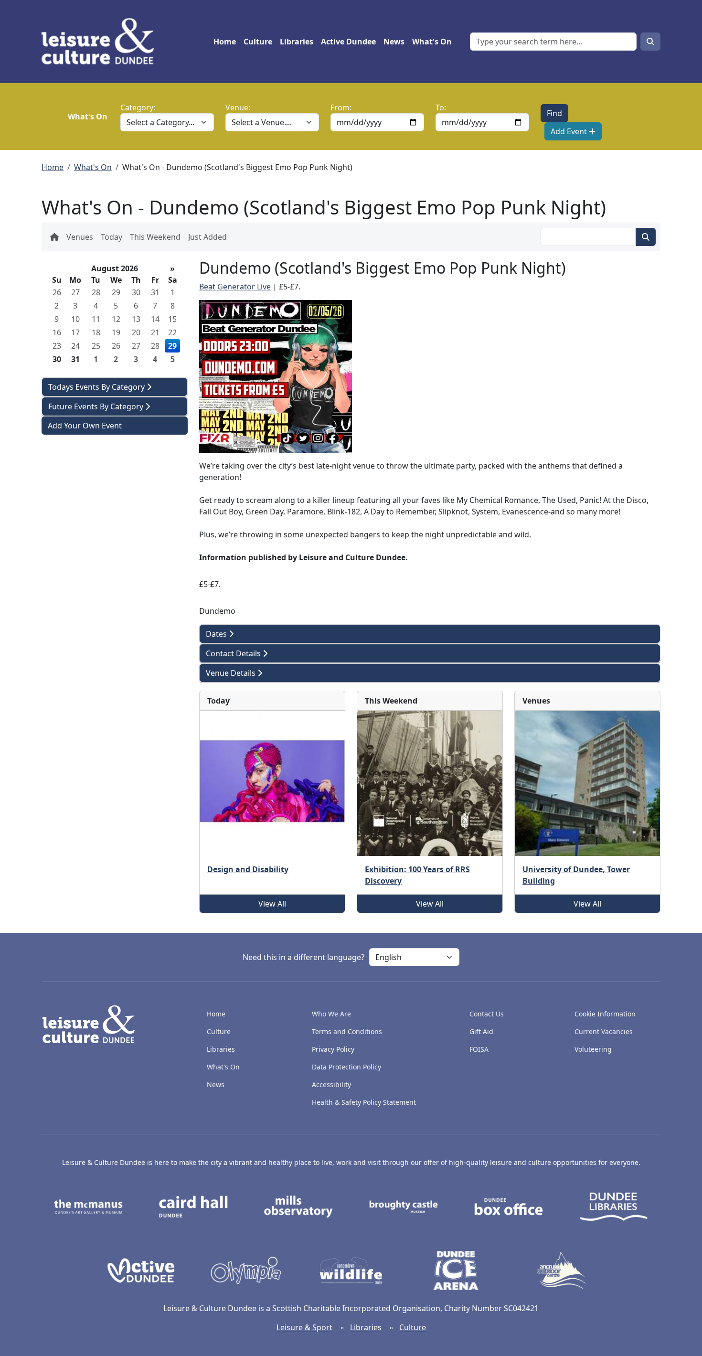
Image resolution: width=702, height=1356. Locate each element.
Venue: (237, 107)
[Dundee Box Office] (508, 1206)
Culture (258, 41)
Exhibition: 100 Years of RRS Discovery (417, 875)
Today (111, 237)
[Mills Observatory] (298, 1206)
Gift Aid (481, 1031)
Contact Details (234, 653)
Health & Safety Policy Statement (364, 1102)
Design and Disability (247, 869)
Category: (137, 107)
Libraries (296, 41)
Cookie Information (605, 1013)
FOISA (479, 1049)
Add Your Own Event (85, 425)
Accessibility (332, 1084)
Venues (79, 237)
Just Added (207, 237)
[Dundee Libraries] (613, 1206)
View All (272, 903)
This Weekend (155, 237)
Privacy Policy (333, 1049)
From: (340, 107)
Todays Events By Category (97, 387)
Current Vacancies (603, 1031)
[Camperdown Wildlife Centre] (351, 1269)
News (393, 41)
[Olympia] (246, 1269)
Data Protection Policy (346, 1066)
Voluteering (593, 1049)
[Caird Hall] (193, 1206)
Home (224, 41)
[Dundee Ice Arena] (456, 1269)
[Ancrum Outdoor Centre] (561, 1269)
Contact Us (486, 1013)
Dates (217, 634)
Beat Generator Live (235, 286)
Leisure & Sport (304, 1327)
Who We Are (331, 1013)
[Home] (101, 41)
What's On (432, 41)
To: (441, 107)
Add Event (570, 131)
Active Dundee (348, 41)
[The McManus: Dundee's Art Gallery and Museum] (88, 1206)
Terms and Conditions (347, 1031)
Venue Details (231, 673)
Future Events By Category (96, 406)
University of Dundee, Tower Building (576, 875)
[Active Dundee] (141, 1269)
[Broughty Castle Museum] (403, 1206)
